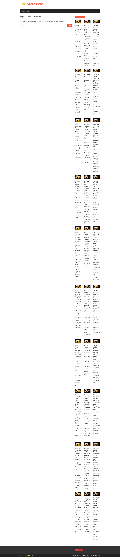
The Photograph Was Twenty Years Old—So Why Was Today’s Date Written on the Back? (96, 241)
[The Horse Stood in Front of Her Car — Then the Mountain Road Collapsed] (87, 390)
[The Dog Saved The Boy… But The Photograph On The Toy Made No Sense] (96, 177)
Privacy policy (25, 11)
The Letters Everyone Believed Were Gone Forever (87, 78)
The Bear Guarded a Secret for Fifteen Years (78, 127)
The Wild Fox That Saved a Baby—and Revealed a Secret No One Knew (87, 31)
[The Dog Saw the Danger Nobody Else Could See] (78, 70)
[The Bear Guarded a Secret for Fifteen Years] (78, 120)
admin (88, 354)
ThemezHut (97, 555)
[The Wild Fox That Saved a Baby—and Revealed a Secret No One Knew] (87, 21)
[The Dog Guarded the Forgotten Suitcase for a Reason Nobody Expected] (87, 177)
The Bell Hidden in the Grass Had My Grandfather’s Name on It (87, 129)
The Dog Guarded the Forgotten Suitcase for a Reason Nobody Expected (87, 188)
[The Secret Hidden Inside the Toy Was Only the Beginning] (87, 228)
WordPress (83, 555)
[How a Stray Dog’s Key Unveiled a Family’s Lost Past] (87, 493)
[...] (80, 56)
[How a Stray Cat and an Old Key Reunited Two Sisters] (78, 493)
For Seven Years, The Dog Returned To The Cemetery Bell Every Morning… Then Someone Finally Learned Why (96, 135)
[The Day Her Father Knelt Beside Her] (87, 341)
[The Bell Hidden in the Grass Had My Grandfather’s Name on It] (87, 120)
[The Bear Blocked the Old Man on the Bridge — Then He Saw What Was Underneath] (87, 444)
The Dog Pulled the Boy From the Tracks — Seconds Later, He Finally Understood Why (96, 402)
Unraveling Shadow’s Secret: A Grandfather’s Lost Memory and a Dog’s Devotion (96, 455)
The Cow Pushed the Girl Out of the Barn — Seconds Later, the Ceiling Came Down (96, 352)
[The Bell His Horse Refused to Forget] (78, 21)
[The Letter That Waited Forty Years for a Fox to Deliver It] (78, 177)
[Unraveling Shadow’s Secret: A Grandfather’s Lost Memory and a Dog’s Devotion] (96, 444)
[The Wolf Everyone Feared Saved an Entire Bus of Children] (96, 21)
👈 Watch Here (32, 4)
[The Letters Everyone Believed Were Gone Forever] (87, 70)
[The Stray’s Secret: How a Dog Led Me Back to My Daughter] (96, 493)
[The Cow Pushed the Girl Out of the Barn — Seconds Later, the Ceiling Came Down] (96, 341)
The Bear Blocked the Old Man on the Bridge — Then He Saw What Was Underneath (87, 455)
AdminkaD (77, 35)
